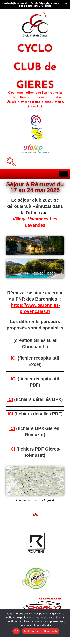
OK (16, 631)
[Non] (65, 623)
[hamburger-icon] (63, 174)
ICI (14, 358)
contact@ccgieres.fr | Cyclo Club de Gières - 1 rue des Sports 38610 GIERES (35, 4)
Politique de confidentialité (41, 631)
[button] (10, 161)
